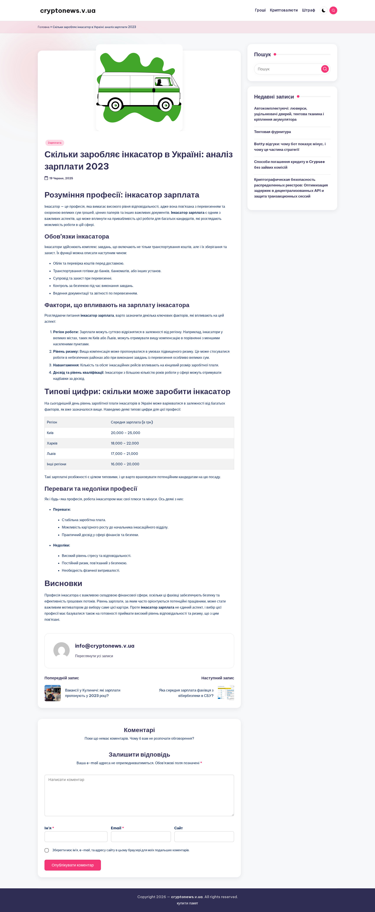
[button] (94, 656)
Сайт (178, 828)
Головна (43, 27)
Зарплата (55, 142)
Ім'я (49, 828)
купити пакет (187, 903)
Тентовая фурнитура (272, 131)
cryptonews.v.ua (67, 10)
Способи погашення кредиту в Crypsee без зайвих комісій (289, 164)
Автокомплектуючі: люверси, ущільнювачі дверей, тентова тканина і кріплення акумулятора (289, 114)
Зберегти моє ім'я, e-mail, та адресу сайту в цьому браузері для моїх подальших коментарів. (120, 850)
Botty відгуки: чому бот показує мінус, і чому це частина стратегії (290, 147)
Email (117, 828)
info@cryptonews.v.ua (104, 645)
